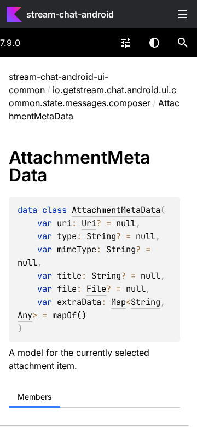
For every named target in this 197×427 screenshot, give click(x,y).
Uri (89, 223)
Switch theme (154, 42)
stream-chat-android (70, 14)
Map (118, 302)
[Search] (183, 42)
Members (34, 396)
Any (25, 315)
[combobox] (126, 42)
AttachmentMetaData (116, 210)
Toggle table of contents (183, 14)
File (96, 289)
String (101, 236)
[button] (183, 42)
